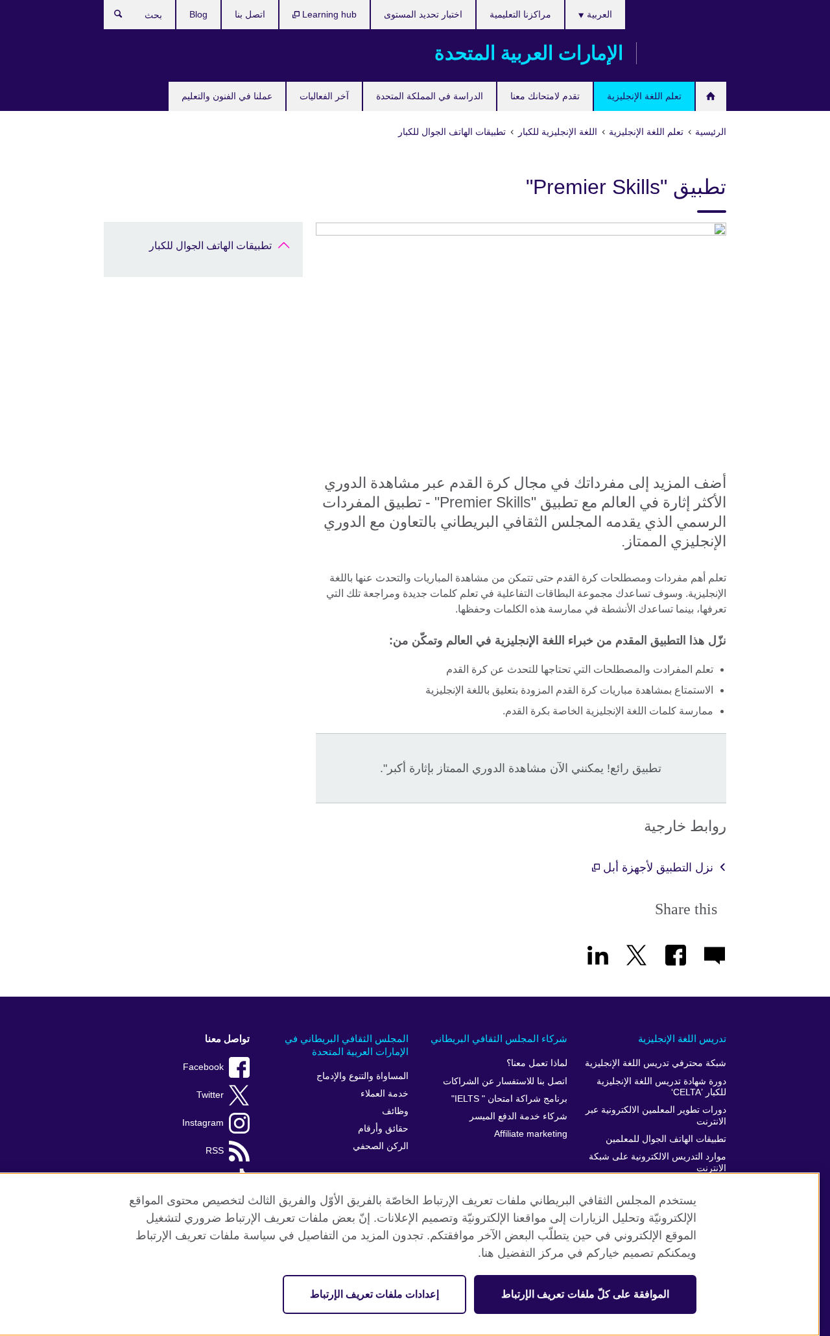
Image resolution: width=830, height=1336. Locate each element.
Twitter (210, 1095)
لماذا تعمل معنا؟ (536, 1063)
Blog (198, 14)
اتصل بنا (250, 14)
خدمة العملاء (385, 1094)
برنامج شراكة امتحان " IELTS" (509, 1099)
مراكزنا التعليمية (520, 14)
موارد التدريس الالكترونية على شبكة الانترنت (657, 1162)
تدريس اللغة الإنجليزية (682, 1038)
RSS (215, 1151)
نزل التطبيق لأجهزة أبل (656, 867)
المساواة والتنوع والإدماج (362, 1076)
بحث (112, 16)
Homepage (711, 96)
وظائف (395, 1111)
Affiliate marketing (530, 1134)
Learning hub (328, 14)
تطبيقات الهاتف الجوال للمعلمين (666, 1139)
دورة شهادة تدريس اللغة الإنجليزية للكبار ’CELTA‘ (661, 1087)
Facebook (203, 1067)
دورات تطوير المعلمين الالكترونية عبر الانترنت (656, 1115)
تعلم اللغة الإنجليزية (644, 96)
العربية (598, 14)
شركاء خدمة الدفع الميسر (518, 1116)
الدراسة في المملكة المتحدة (429, 96)
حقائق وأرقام (383, 1129)
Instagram (203, 1123)
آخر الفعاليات (324, 96)
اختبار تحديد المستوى (423, 14)
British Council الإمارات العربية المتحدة (688, 53)
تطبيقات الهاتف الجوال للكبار (210, 245)
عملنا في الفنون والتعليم (227, 96)
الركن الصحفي (381, 1146)
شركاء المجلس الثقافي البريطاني (499, 1038)
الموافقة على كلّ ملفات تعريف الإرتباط (585, 1294)
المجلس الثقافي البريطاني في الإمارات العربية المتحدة (347, 1045)
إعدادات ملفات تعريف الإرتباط (374, 1294)
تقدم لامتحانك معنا (545, 96)
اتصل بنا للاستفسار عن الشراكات (505, 1081)
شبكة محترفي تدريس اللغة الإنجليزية (655, 1063)
